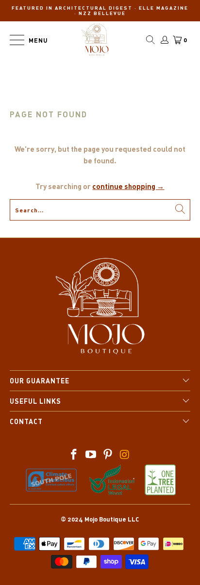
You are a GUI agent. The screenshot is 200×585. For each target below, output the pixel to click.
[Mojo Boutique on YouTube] (91, 455)
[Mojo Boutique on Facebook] (74, 455)
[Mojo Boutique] (95, 39)
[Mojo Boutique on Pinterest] (107, 455)
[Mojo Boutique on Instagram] (124, 455)
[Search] (150, 39)
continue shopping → (128, 186)
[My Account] (164, 40)
